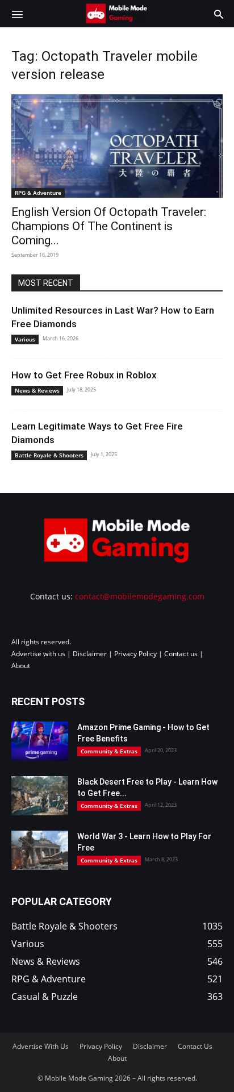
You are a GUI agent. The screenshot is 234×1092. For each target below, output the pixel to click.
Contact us (181, 653)
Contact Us (195, 1046)
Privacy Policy (135, 653)
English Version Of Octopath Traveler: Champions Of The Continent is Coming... (108, 226)
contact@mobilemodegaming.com (139, 596)
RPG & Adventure (38, 193)
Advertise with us (38, 653)
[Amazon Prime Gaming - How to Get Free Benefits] (39, 741)
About (20, 665)
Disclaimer (90, 653)
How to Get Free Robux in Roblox (84, 375)
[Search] (218, 13)
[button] (17, 13)
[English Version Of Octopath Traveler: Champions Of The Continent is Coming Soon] (117, 146)
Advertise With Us (40, 1046)
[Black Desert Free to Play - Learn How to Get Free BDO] (39, 795)
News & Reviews (37, 390)
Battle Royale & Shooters (49, 455)
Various (25, 339)
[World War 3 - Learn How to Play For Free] (39, 850)
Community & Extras (109, 751)
